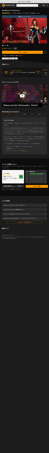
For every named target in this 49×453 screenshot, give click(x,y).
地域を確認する (20, 55)
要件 (40, 114)
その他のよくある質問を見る (24, 222)
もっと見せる (24, 150)
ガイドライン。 (6, 167)
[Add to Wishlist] (45, 52)
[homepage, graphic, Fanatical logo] (8, 5)
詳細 (24, 114)
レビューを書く (37, 186)
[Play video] (22, 95)
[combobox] (28, 5)
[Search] (36, 5)
